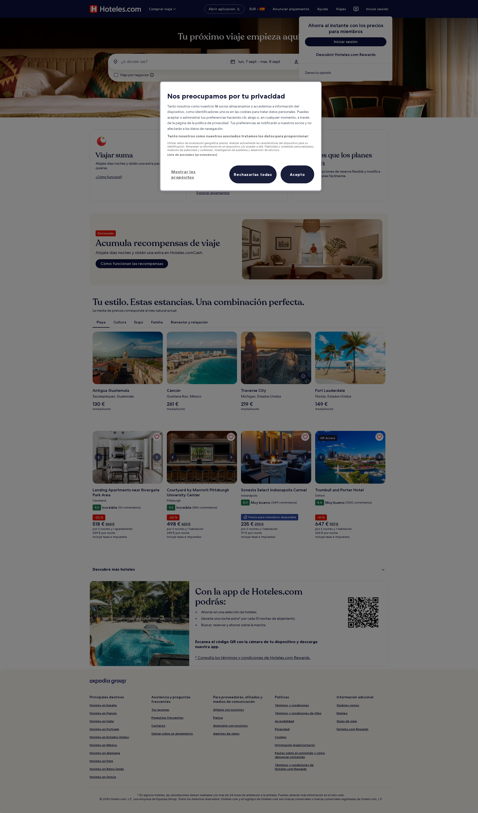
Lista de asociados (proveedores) (192, 154)
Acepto (297, 174)
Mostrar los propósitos (183, 174)
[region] (241, 136)
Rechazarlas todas (253, 174)
